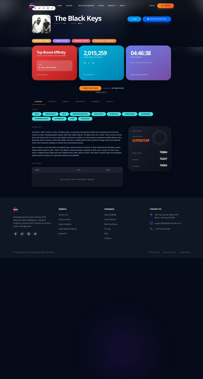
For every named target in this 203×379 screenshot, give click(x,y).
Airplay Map (80, 101)
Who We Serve (110, 224)
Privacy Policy (154, 252)
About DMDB (110, 214)
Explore (69, 5)
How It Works (110, 219)
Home (60, 5)
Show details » (101, 92)
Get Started (165, 5)
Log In (152, 5)
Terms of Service (169, 252)
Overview (38, 101)
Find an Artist (64, 219)
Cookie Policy (185, 252)
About (122, 5)
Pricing (101, 5)
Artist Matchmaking (86, 5)
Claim (134, 19)
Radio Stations (65, 224)
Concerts (109, 101)
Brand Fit (112, 5)
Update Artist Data (90, 88)
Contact (66, 101)
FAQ (106, 233)
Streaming (95, 101)
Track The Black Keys (158, 19)
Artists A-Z (63, 214)
